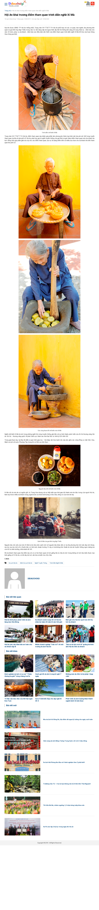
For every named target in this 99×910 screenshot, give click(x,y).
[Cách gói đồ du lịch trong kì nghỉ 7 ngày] (49, 663)
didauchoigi (34, 578)
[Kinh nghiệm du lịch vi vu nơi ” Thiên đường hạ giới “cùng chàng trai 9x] (19, 663)
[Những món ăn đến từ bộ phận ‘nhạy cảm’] (80, 663)
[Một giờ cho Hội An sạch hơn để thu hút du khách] (80, 609)
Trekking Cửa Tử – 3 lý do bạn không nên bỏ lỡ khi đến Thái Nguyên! (67, 784)
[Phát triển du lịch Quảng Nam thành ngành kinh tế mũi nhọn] (80, 688)
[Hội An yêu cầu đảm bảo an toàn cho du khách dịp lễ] (19, 633)
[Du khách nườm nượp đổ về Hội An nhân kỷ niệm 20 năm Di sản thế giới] (49, 609)
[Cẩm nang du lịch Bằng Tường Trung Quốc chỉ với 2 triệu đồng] (22, 741)
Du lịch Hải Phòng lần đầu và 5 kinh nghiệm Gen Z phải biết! (64, 762)
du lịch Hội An (13, 563)
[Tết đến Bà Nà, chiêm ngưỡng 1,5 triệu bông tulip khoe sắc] (22, 805)
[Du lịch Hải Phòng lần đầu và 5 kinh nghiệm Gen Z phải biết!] (22, 762)
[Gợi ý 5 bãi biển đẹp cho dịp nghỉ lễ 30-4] (49, 688)
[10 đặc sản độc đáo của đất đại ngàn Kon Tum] (19, 688)
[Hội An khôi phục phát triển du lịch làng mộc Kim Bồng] (19, 609)
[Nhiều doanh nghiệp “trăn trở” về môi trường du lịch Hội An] (49, 633)
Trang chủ (8, 11)
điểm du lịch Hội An (26, 563)
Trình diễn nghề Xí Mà (56, 563)
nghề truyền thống (41, 563)
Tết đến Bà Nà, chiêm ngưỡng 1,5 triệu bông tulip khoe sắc (63, 805)
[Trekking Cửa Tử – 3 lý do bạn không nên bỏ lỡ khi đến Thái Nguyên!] (22, 784)
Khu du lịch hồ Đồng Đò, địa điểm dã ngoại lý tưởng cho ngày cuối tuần (68, 719)
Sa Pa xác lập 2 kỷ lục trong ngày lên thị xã (58, 827)
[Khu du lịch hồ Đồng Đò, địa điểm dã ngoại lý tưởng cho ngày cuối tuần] (22, 719)
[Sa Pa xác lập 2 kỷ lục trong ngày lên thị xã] (22, 826)
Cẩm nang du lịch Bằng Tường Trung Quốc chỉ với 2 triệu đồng (65, 741)
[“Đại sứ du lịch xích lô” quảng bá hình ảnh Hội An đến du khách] (80, 633)
